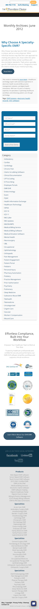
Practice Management (12, 279)
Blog (3, 603)
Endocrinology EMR (19, 526)
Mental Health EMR (19, 548)
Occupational (9, 247)
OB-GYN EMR (19, 556)
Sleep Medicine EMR (19, 589)
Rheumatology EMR (19, 587)
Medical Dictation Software (14, 234)
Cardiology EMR (19, 518)
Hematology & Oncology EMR (19, 544)
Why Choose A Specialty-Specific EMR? (18, 44)
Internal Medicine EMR (19, 546)
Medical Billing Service (12, 227)
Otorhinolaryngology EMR (19, 574)
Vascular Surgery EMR (19, 597)
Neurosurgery (9, 240)
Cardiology (8, 166)
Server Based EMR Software (19, 477)
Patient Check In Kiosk (19, 494)
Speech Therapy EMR (19, 591)
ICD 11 (6, 214)
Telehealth (8, 299)
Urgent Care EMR (19, 595)
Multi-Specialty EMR (19, 550)
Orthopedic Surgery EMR (19, 567)
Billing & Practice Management (19, 496)
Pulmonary (8, 289)
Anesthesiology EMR (19, 511)
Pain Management (11, 257)
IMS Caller (8, 218)
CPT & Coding (9, 179)
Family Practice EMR (19, 533)
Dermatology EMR (19, 522)
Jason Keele (23, 79)
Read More (8, 71)
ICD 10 (6, 211)
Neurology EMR (19, 552)
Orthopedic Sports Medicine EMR (20, 565)
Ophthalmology (10, 250)
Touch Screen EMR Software (20, 479)
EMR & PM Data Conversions (20, 500)
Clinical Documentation (13, 175)
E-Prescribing (9, 182)
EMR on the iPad (19, 483)
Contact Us (5, 604)
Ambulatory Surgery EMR (19, 509)
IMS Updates (9, 221)
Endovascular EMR (19, 528)
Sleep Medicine (10, 292)
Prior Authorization (11, 283)
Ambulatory (8, 159)
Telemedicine (9, 302)
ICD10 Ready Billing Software (19, 498)
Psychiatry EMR (19, 584)
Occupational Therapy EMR (19, 561)
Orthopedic (8, 253)
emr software (14, 101)
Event (6, 195)
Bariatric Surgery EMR (19, 513)
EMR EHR (7, 188)
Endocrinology (9, 191)
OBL (5, 244)
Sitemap (26, 603)
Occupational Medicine (19, 559)
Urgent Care (8, 309)
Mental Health (9, 237)
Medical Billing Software (13, 231)
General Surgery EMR (19, 541)
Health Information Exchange (15, 201)
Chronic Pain (9, 169)
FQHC (6, 198)
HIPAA (6, 208)
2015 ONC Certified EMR (19, 481)
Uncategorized (9, 305)
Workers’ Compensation (13, 315)
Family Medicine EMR (19, 531)
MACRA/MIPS (9, 224)
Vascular (7, 312)
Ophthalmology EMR (19, 563)
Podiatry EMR (19, 582)
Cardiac (7, 162)
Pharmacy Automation (12, 273)
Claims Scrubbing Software (14, 172)
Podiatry (7, 276)
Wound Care (9, 318)
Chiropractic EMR (19, 520)
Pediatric (7, 266)
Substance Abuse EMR (12, 296)
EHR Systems (12, 98)
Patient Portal (9, 263)
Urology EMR (19, 593)
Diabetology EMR (20, 524)
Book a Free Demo (11, 145)
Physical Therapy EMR (19, 580)
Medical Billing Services (19, 486)
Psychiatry (8, 286)
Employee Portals (10, 185)
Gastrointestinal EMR (19, 535)
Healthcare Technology (12, 205)
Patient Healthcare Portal (19, 492)
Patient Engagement (12, 260)
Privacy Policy (17, 603)
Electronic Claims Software (19, 488)
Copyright (8, 603)
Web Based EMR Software (19, 475)
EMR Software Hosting (19, 490)
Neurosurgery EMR (19, 554)
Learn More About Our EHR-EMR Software (19, 435)
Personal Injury (10, 270)
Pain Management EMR (19, 576)
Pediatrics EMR (19, 578)
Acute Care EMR (19, 507)
